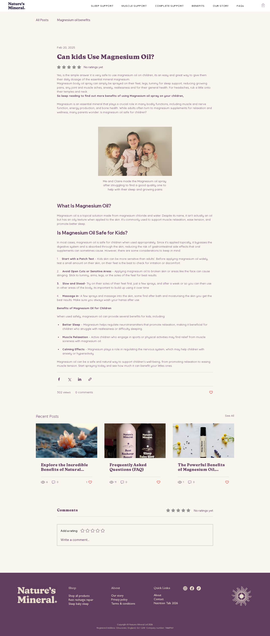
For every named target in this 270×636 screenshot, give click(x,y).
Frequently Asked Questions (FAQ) (128, 467)
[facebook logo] (192, 588)
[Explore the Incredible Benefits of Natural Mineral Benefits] (66, 440)
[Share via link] (90, 379)
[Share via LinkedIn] (80, 379)
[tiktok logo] (199, 588)
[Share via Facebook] (59, 379)
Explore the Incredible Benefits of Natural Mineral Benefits (64, 467)
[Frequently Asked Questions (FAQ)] (135, 440)
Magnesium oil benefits (73, 20)
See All (229, 416)
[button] (263, 5)
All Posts (42, 20)
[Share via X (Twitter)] (69, 379)
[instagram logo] (185, 588)
